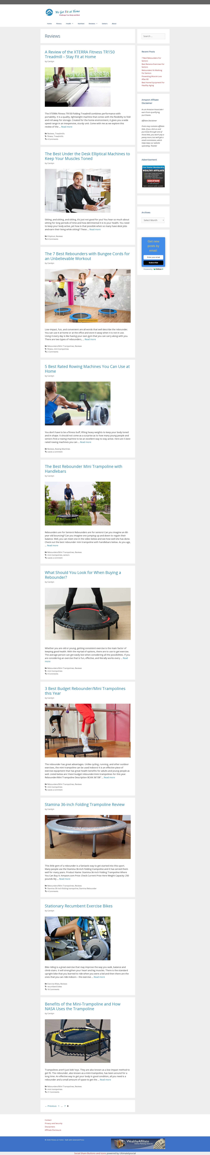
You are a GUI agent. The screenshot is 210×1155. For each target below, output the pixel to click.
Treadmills (60, 133)
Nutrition (81, 23)
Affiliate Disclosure (53, 1130)
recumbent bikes (54, 986)
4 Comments (52, 139)
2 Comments (52, 351)
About (114, 23)
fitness (50, 136)
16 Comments (53, 989)
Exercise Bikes (53, 983)
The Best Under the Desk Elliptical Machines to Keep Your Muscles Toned (87, 156)
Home (49, 23)
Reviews (92, 23)
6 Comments (52, 239)
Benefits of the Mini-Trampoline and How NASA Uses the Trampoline (82, 1006)
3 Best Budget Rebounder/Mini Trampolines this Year (85, 691)
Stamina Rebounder (87, 888)
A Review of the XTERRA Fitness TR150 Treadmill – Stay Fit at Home (80, 54)
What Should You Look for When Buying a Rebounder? (83, 575)
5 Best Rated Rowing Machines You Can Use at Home (87, 369)
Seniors (105, 23)
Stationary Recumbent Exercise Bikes (79, 906)
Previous (51, 1106)
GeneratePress (78, 1140)
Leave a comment (54, 451)
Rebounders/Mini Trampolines (60, 346)
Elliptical (51, 236)
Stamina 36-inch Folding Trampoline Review (85, 804)
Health (68, 23)
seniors (66, 555)
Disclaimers (50, 1126)
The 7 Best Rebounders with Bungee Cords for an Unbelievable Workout (87, 256)
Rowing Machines (62, 449)
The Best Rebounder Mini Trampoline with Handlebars (83, 469)
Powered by (148, 269)
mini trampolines (61, 349)
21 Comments (53, 1092)
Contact (48, 1120)
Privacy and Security (53, 1123)
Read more (66, 126)
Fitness (59, 23)
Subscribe (153, 263)
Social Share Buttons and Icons (90, 1153)
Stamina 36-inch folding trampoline (62, 888)
